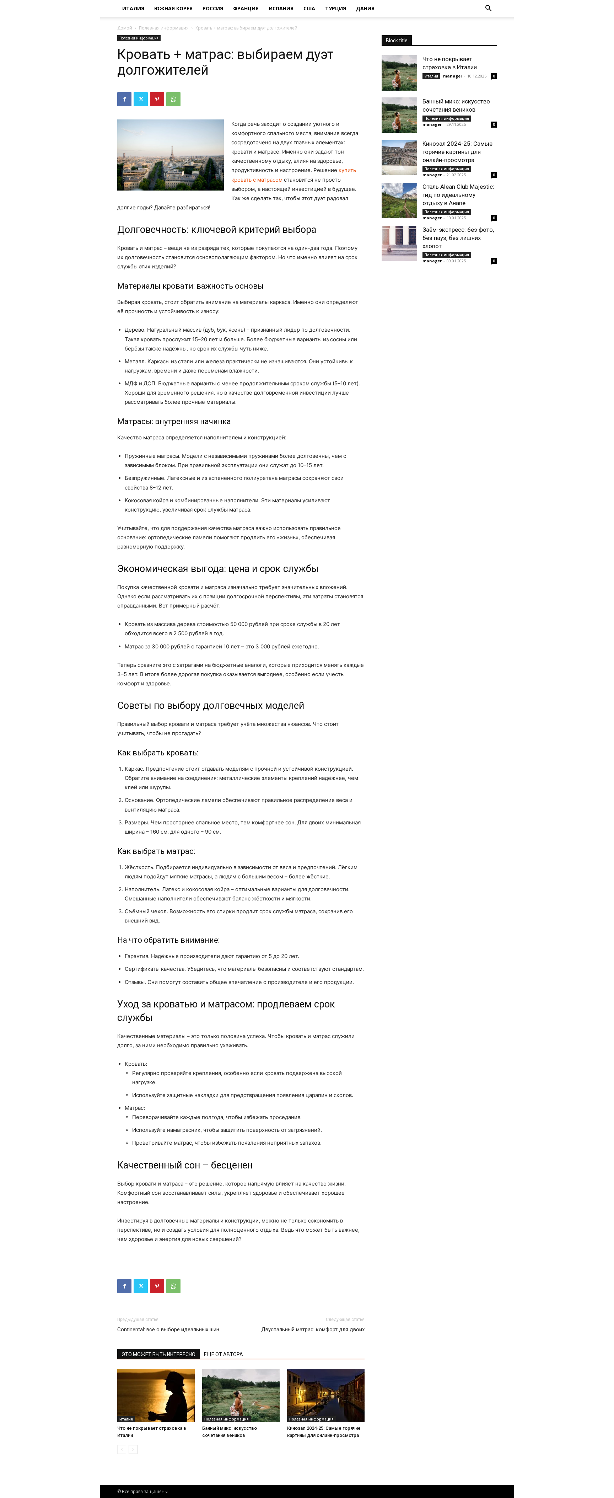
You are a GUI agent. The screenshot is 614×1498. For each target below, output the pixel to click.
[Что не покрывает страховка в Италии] (156, 1395)
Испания (281, 8)
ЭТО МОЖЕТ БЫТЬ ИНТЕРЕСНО (158, 1354)
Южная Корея (173, 8)
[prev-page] (121, 1449)
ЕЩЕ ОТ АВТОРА (223, 1354)
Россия (213, 8)
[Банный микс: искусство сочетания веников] (241, 1395)
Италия (133, 8)
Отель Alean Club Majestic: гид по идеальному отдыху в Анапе (458, 195)
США (309, 8)
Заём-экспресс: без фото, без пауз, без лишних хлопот (458, 238)
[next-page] (133, 1449)
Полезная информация (164, 28)
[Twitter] (141, 99)
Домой (124, 28)
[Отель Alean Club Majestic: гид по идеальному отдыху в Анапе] (399, 200)
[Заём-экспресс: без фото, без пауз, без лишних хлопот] (399, 243)
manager (452, 76)
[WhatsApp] (173, 99)
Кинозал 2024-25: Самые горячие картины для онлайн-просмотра (457, 152)
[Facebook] (124, 99)
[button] (488, 9)
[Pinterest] (157, 99)
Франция (246, 8)
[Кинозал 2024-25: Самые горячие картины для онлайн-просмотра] (326, 1395)
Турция (335, 8)
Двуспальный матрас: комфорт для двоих (313, 1329)
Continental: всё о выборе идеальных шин (168, 1329)
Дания (365, 8)
